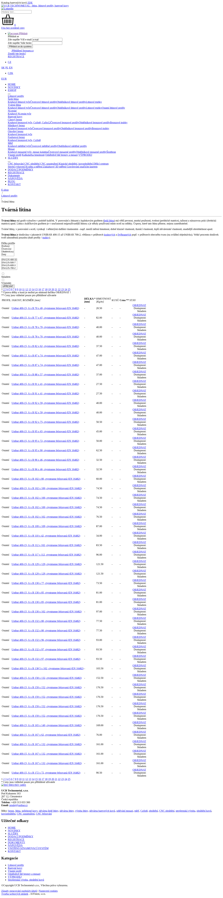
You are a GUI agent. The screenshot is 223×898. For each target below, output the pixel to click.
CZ (9, 62)
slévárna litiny (67, 810)
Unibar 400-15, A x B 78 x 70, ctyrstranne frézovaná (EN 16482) (45, 327)
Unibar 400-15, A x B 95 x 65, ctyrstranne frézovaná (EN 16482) (45, 431)
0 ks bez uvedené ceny (13, 27)
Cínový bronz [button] (15, 119)
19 (49, 289)
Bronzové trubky (118, 122)
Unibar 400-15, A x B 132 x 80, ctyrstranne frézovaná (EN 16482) (46, 621)
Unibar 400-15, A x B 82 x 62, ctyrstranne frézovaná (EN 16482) (45, 346)
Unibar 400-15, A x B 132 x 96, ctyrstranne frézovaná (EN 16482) (46, 640)
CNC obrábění (166, 810)
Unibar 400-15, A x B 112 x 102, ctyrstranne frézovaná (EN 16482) (46, 545)
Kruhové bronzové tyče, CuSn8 (24, 140)
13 (30, 289)
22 (59, 289)
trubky (45, 237)
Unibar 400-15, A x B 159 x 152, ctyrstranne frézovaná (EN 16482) (47, 687)
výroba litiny (81, 810)
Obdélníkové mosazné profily (91, 152)
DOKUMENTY (16, 842)
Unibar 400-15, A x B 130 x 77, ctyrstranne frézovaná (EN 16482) (46, 583)
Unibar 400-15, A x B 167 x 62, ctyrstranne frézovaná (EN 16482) (46, 734)
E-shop (5, 189)
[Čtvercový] (7, 249)
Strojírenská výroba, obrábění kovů (26, 879)
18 (46, 289)
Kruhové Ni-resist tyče (19, 113)
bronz (11, 810)
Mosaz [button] (11, 149)
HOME (12, 84)
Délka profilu (8, 243)
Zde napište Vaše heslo (19, 43)
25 (69, 289)
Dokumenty (14, 175)
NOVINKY (14, 87)
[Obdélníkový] (7, 251)
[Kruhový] (7, 246)
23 (62, 289)
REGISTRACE (16, 56)
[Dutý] (7, 254)
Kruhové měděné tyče (19, 146)
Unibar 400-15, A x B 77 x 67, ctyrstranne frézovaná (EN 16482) (45, 317)
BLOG (11, 181)
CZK (10, 73)
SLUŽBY (13, 157)
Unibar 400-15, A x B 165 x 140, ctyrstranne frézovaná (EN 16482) (47, 725)
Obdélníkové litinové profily (71, 102)
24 (65, 289)
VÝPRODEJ (85, 154)
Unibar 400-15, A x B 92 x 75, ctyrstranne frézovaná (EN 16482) (45, 422)
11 (23, 289)
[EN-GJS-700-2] (9, 268)
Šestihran (111, 152)
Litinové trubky (94, 102)
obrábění (153, 810)
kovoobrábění (8, 813)
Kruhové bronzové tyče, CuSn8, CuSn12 (29, 122)
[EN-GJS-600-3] (9, 265)
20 (52, 289)
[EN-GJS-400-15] (9, 260)
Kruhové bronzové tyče (20, 128)
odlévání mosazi (124, 810)
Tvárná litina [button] (14, 104)
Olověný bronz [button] (15, 131)
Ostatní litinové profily (113, 107)
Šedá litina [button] (13, 99)
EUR (4, 78)
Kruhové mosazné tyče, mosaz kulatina (28, 152)
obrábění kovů (204, 810)
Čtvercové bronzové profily (64, 122)
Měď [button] (10, 143)
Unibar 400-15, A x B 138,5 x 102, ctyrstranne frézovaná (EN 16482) (48, 668)
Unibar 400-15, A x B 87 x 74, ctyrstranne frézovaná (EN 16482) (45, 355)
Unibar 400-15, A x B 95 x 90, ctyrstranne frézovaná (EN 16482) (45, 450)
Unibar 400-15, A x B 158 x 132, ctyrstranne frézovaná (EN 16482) (47, 678)
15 (36, 289)
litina (17, 810)
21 (56, 289)
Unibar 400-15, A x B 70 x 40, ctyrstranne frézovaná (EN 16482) (45, 308)
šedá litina (109, 220)
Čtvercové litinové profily (43, 102)
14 (33, 289)
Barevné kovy (15, 868)
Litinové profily (9, 195)
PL (6, 67)
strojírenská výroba (185, 810)
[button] (17, 33)
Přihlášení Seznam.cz (22, 50)
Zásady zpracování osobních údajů (19, 891)
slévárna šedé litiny (48, 810)
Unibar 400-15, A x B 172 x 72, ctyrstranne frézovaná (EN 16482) (46, 772)
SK (3, 67)
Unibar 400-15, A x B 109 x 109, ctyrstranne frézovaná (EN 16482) (47, 526)
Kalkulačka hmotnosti (33, 154)
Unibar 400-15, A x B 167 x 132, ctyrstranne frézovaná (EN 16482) (47, 744)
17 (43, 289)
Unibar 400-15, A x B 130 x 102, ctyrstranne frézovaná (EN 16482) (47, 611)
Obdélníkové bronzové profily (94, 122)
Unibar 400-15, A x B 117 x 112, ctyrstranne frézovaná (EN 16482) (46, 554)
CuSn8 (144, 810)
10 (20, 289)
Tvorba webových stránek (14, 893)
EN (11, 67)
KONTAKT (14, 184)
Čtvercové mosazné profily (62, 152)
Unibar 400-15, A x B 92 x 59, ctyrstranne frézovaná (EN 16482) (45, 403)
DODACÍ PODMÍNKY (20, 169)
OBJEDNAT (139, 305)
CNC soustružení (26, 813)
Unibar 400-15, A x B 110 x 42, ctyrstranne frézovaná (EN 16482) (46, 535)
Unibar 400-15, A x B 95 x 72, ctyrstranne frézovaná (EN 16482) (45, 441)
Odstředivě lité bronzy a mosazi (61, 154)
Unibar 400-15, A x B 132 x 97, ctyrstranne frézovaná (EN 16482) (46, 649)
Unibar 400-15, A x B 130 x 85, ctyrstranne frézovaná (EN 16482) (46, 592)
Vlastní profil (14, 154)
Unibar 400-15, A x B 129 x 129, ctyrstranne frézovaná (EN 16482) (47, 564)
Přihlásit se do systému (20, 46)
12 (26, 289)
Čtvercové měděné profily (44, 146)
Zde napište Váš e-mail (20, 39)
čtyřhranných (124, 234)
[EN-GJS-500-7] (9, 262)
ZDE (30, 2)
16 (39, 289)
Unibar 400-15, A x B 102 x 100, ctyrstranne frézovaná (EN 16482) (47, 488)
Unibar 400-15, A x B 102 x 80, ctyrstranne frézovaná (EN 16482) (46, 478)
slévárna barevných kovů (102, 810)
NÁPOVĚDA (15, 178)
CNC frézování (44, 813)
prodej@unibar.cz (18, 805)
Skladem (5, 276)
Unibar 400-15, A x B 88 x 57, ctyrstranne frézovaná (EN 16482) (45, 374)
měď (136, 810)
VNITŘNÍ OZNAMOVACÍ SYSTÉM (28, 848)
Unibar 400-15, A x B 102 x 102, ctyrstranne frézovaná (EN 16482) (47, 516)
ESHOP (12, 90)
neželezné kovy (30, 810)
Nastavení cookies (48, 891)
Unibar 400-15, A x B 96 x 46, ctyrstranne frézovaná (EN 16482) (45, 459)
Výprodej (6, 283)
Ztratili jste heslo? (17, 53)
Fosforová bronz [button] (16, 137)
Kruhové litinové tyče (19, 102)
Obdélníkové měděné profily (72, 146)
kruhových (109, 234)
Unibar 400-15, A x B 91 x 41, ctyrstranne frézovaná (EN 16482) (45, 384)
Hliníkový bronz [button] (16, 125)
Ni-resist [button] (12, 110)
